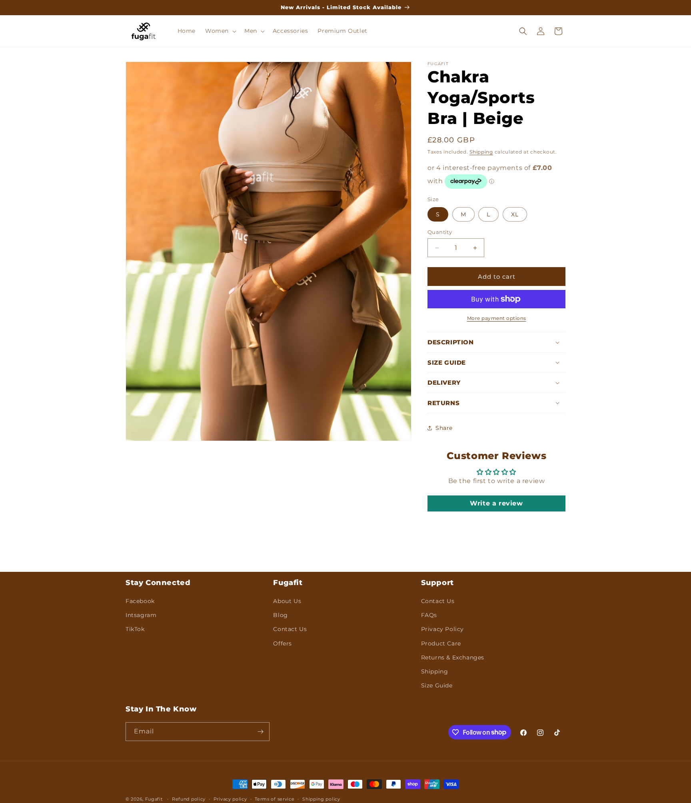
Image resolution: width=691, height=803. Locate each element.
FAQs (429, 615)
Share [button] (444, 427)
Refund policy (189, 798)
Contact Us (290, 629)
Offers (282, 643)
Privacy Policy (442, 629)
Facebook (140, 601)
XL (515, 214)
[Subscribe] (260, 731)
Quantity (439, 232)
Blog (280, 615)
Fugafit (154, 799)
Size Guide (437, 685)
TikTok (135, 629)
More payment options (496, 318)
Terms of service (274, 798)
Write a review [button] (496, 503)
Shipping (481, 152)
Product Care (441, 643)
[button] (220, 30)
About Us (287, 601)
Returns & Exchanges (452, 657)
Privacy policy (230, 798)
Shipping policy (321, 798)
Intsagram (141, 615)
